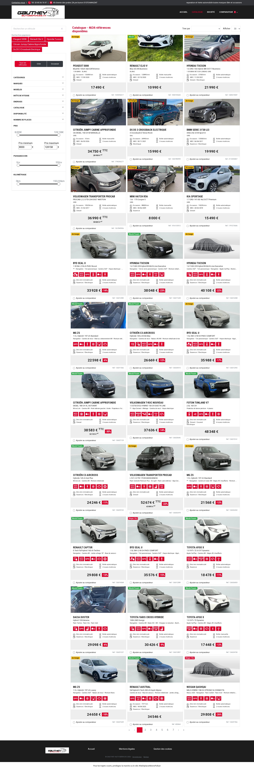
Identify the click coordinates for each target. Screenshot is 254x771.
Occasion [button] (55, 64)
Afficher (226, 28)
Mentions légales (127, 749)
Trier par (186, 28)
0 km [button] (39, 64)
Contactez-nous (18, 2)
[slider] (18, 135)
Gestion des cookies (163, 749)
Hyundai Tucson (54, 39)
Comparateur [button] (227, 12)
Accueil (183, 12)
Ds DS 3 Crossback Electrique (26, 49)
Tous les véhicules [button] (23, 64)
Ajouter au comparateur (86, 95)
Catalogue (197, 12)
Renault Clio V (36, 39)
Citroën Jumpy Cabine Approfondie (29, 44)
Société (211, 12)
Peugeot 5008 (19, 39)
